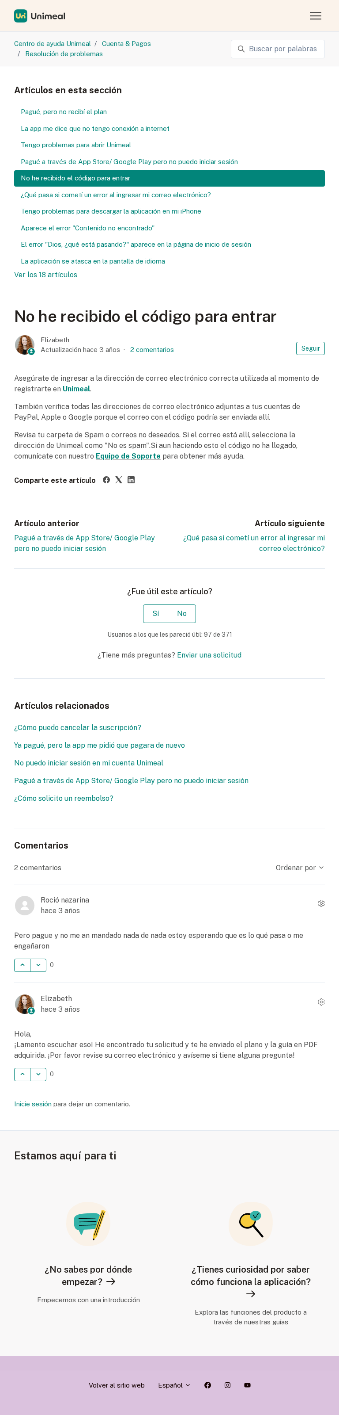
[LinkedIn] (131, 481)
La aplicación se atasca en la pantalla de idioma (93, 261)
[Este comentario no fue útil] (38, 965)
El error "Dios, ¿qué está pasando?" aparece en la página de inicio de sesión (136, 244)
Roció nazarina (65, 900)
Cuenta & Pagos (126, 43)
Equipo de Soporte (128, 456)
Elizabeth (55, 340)
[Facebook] (106, 481)
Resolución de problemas (64, 53)
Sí (155, 613)
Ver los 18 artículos (45, 275)
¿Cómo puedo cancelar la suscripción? (77, 727)
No (182, 613)
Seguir (310, 348)
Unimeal (76, 389)
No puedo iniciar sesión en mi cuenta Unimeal (88, 763)
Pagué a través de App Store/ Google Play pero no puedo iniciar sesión (131, 780)
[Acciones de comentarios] (321, 904)
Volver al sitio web (117, 1385)
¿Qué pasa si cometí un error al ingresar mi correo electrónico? (116, 195)
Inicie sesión (33, 1104)
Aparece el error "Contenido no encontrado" (87, 228)
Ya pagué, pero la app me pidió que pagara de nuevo (99, 745)
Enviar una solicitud (209, 655)
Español (171, 1385)
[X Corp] (118, 481)
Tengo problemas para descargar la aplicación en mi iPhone (111, 211)
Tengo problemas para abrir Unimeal (76, 145)
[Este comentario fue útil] (22, 965)
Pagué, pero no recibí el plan (64, 111)
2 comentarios (152, 349)
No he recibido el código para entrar (75, 178)
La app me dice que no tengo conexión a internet (95, 128)
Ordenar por (297, 868)
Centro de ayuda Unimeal (52, 43)
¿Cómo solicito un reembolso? (63, 798)
